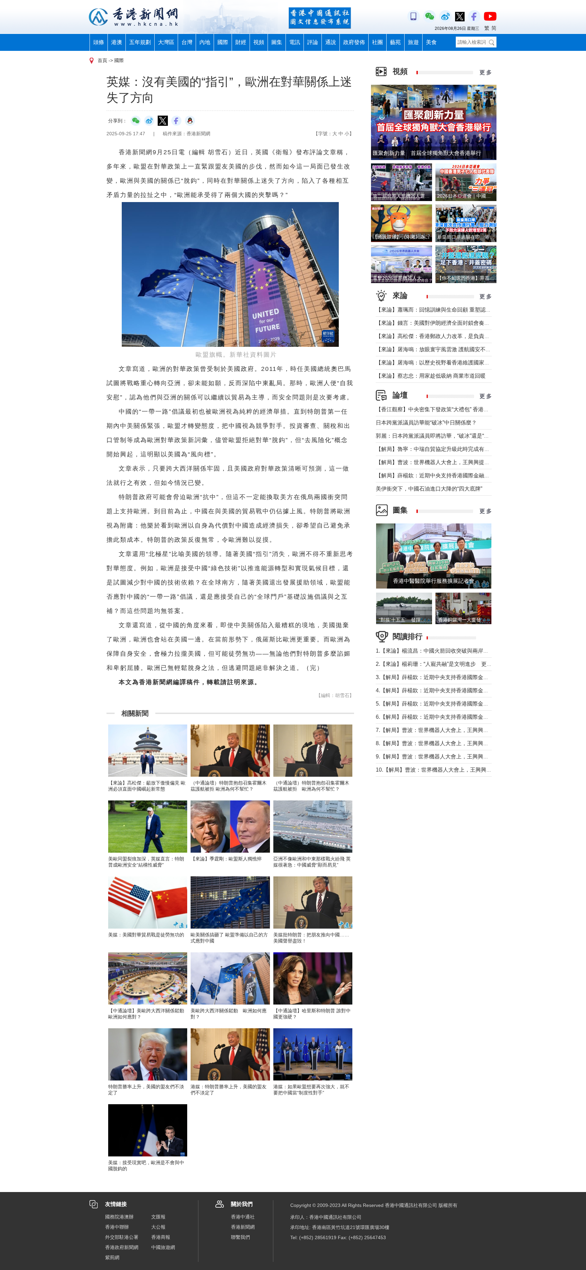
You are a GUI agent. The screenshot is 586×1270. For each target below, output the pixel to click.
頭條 (98, 42)
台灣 (186, 42)
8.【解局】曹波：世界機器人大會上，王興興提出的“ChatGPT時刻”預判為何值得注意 (478, 743)
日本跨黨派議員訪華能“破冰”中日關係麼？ (426, 422)
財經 (240, 42)
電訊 (294, 42)
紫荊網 (112, 1257)
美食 (431, 42)
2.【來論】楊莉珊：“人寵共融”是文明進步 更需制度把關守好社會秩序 (461, 664)
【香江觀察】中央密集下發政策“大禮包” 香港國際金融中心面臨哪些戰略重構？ (470, 409)
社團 (377, 42)
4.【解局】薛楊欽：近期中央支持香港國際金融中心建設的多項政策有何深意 (467, 690)
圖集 (276, 42)
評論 (312, 42)
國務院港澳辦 (119, 1216)
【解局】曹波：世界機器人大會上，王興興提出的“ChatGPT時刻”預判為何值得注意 (475, 462)
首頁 (102, 60)
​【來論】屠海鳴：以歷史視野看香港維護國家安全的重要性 (446, 362)
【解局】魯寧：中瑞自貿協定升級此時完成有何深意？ (441, 449)
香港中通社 (243, 1216)
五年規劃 (140, 42)
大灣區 (166, 42)
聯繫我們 (240, 1237)
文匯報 (158, 1216)
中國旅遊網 (163, 1247)
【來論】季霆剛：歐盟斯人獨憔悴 (226, 858)
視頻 (258, 42)
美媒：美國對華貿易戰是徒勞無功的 (146, 934)
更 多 (486, 72)
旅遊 (413, 42)
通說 (330, 42)
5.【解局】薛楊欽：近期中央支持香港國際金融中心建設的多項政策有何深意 (467, 704)
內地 (204, 42)
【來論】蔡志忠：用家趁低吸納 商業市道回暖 (431, 376)
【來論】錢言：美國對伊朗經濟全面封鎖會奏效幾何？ (441, 323)
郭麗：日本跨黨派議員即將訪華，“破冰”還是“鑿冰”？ (439, 436)
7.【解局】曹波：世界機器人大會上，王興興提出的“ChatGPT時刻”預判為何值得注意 (478, 730)
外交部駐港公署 (121, 1237)
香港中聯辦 (117, 1227)
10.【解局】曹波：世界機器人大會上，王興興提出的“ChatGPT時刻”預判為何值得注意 (479, 770)
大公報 (158, 1227)
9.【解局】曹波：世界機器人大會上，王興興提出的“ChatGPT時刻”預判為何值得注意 (478, 756)
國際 (222, 42)
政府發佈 (354, 42)
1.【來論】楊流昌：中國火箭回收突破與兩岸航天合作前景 (446, 651)
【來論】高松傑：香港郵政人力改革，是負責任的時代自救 (446, 336)
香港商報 (160, 1237)
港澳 (116, 42)
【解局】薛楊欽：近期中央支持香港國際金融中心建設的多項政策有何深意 (465, 475)
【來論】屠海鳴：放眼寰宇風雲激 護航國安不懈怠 (436, 349)
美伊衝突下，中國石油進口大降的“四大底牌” (429, 489)
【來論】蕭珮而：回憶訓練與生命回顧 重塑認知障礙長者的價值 (452, 310)
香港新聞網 (243, 1227)
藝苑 (395, 42)
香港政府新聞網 (121, 1247)
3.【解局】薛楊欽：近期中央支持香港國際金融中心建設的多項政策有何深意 (467, 677)
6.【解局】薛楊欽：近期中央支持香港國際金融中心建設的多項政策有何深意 (467, 717)
